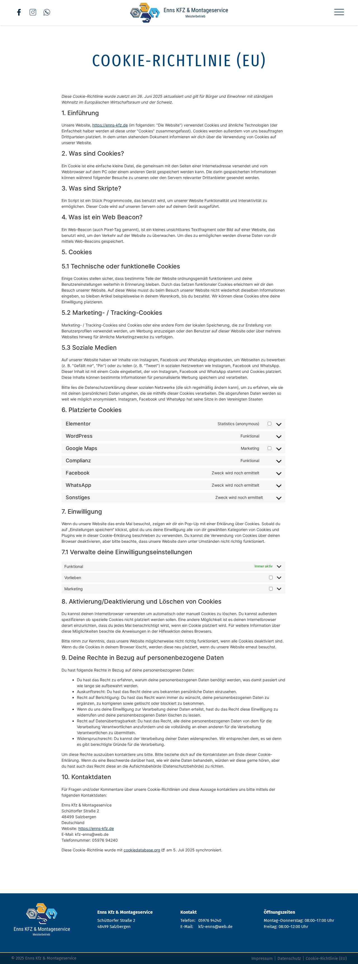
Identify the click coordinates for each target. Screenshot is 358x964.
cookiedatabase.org (142, 850)
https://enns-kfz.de (110, 125)
